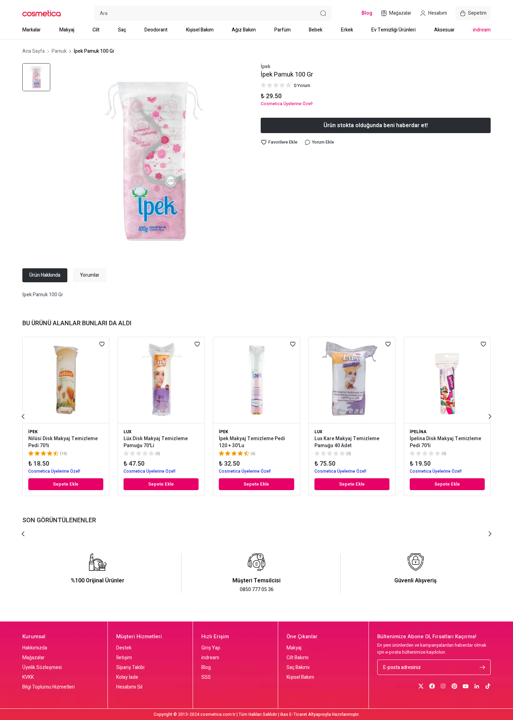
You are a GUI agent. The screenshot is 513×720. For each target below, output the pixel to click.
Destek (124, 648)
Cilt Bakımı (297, 657)
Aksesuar (444, 30)
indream (482, 30)
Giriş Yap (210, 648)
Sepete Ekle (66, 484)
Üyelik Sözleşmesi (42, 667)
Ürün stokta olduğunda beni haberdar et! (376, 125)
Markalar (31, 30)
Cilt (95, 30)
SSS (206, 677)
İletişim (124, 657)
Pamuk (59, 51)
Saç (122, 30)
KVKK (28, 677)
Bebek (315, 30)
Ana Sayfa (33, 51)
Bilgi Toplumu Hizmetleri (48, 687)
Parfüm (282, 30)
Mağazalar (33, 657)
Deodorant (156, 30)
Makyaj (66, 30)
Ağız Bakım (244, 30)
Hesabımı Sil (129, 687)
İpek (265, 66)
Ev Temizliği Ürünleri (393, 30)
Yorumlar (89, 275)
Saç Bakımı (298, 667)
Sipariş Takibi (130, 667)
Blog (206, 667)
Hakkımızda (34, 648)
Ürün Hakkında (44, 275)
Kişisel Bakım (200, 30)
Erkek (347, 30)
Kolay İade (127, 677)
